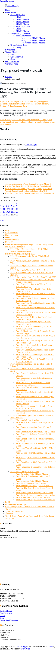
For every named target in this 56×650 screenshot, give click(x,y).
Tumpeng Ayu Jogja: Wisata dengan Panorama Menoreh (28, 184)
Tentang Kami (11, 52)
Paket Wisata (10, 12)
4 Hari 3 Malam (22, 24)
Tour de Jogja (31, 144)
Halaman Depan (12, 240)
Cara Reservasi (16, 57)
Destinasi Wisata (12, 61)
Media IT (9, 242)
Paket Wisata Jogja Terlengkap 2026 (20, 254)
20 (9, 212)
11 (4, 209)
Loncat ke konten (7, 1)
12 (7, 209)
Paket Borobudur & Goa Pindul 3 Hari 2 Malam (35, 432)
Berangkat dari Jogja (18, 45)
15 (14, 209)
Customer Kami (11, 64)
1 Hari (18, 17)
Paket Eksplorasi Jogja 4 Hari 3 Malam (32, 481)
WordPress (25, 649)
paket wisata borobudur (20, 120)
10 (1, 209)
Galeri (12, 59)
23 (17, 212)
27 (9, 215)
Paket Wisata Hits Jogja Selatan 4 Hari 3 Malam (35, 500)
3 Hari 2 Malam (22, 22)
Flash (50, 646)
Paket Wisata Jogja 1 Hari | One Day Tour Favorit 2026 (33, 277)
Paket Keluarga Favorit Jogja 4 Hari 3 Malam (34, 486)
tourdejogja (34, 101)
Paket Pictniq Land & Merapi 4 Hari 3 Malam (34, 493)
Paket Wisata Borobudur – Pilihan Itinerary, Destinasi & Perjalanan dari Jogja (25, 92)
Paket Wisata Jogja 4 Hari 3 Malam (24, 471)
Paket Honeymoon (23, 36)
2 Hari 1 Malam (22, 19)
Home (7, 10)
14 (12, 209)
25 (4, 215)
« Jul (2, 220)
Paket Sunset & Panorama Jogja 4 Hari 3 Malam (35, 495)
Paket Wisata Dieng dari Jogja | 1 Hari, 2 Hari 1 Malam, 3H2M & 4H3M (29, 250)
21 (12, 212)
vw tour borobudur (41, 122)
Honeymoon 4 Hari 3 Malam (33, 43)
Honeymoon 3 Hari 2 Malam (33, 40)
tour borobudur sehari (23, 122)
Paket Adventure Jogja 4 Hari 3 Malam (32, 474)
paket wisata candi (38, 120)
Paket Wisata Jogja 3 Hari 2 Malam (24, 420)
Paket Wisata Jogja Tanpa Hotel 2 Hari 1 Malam (30, 270)
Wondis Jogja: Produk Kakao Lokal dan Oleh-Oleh (26, 191)
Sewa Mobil (10, 50)
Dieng (18, 47)
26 (7, 215)
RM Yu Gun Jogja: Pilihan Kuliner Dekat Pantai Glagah (28, 186)
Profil (12, 54)
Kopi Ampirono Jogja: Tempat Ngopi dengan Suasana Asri (29, 193)
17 (1, 212)
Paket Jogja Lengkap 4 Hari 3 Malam (31, 483)
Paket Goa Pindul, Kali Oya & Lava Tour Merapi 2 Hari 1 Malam (33, 383)
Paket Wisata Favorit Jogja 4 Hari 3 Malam (33, 497)
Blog (7, 230)
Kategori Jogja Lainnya (20, 33)
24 (1, 215)
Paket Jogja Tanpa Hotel (20, 26)
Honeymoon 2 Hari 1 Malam (33, 38)
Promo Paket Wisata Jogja (16, 504)
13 (9, 209)
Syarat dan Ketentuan (14, 511)
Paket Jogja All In (17, 15)
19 (7, 212)
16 (17, 209)
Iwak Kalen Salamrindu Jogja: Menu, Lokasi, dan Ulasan (28, 188)
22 (14, 212)
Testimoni (9, 514)
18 (4, 212)
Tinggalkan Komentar (24, 103)
